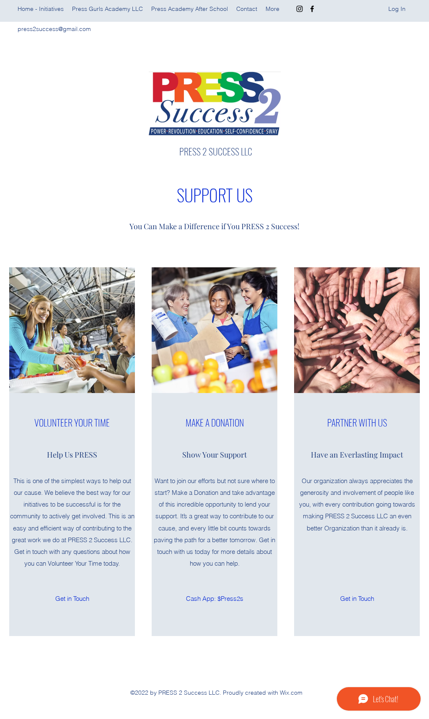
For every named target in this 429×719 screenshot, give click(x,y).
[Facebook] (312, 9)
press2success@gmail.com (54, 29)
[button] (214, 598)
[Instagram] (299, 9)
